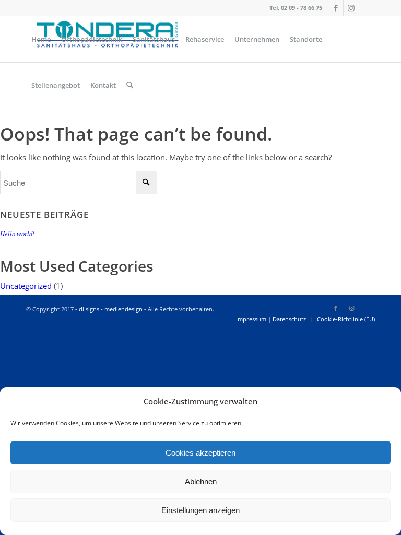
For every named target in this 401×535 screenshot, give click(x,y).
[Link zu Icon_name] (367, 8)
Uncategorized (26, 286)
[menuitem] (41, 39)
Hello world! (17, 233)
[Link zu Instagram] (351, 8)
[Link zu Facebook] (335, 8)
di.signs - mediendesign (111, 309)
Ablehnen (201, 481)
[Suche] (129, 85)
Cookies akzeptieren (200, 452)
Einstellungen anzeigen (200, 510)
